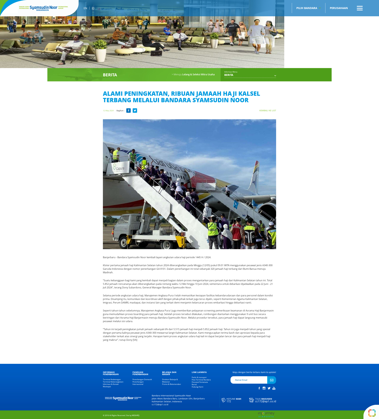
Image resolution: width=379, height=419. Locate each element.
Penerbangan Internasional (138, 383)
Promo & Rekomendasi (171, 384)
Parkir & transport (199, 377)
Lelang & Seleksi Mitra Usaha (193, 74)
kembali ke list (267, 110)
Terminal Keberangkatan (113, 382)
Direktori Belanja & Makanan (170, 380)
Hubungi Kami (197, 387)
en (85, 8)
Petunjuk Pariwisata (200, 382)
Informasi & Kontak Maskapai (111, 385)
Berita (194, 384)
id (93, 8)
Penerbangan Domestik (142, 379)
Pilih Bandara (306, 8)
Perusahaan (339, 8)
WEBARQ (135, 415)
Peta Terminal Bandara (201, 380)
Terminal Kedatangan (112, 379)
